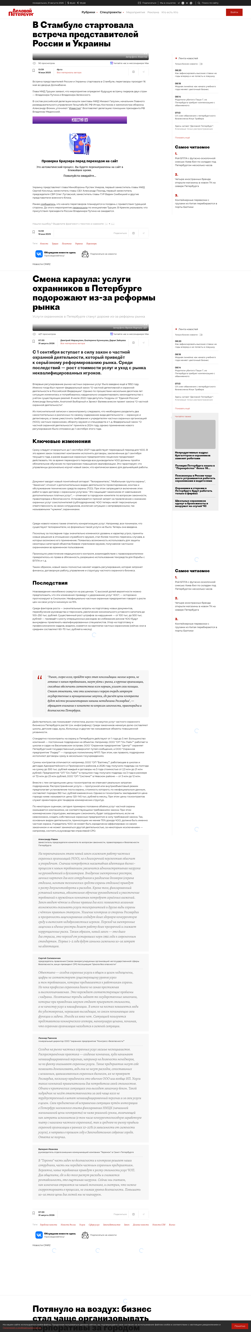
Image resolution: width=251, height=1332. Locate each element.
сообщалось (48, 204)
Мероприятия (135, 12)
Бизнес (172, 1189)
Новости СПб (158, 1189)
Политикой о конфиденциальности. (22, 1327)
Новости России (68, 1189)
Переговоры (91, 243)
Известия (75, 108)
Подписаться (149, 3)
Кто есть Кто (170, 12)
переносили (80, 207)
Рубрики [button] (89, 12)
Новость (44, 243)
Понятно (240, 1326)
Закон (126, 1189)
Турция (55, 243)
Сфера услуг (94, 1189)
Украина (79, 243)
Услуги (82, 1189)
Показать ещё (182, 137)
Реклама (153, 12)
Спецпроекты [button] (111, 12)
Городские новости (48, 1189)
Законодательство (111, 1189)
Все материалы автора (69, 72)
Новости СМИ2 (41, 264)
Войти (234, 12)
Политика (66, 243)
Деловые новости (141, 1189)
